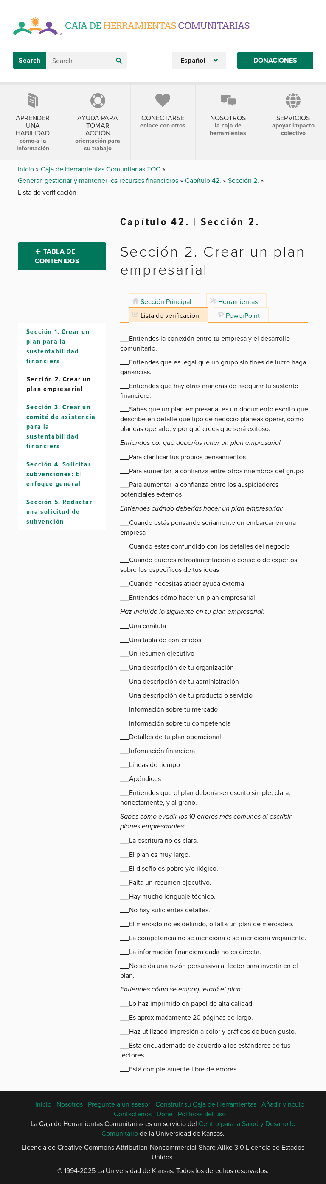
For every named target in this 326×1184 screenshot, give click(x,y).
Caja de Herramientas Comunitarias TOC (101, 169)
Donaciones (275, 60)
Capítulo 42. (204, 180)
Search (29, 60)
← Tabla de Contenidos (57, 256)
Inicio (27, 169)
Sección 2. (244, 180)
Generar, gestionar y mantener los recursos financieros (99, 180)
